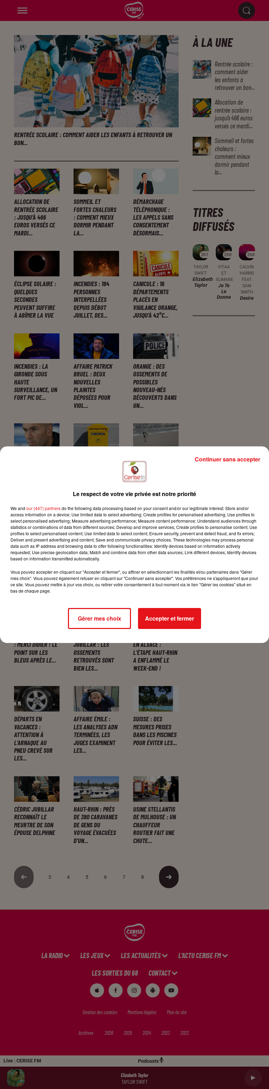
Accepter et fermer (169, 618)
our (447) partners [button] (43, 508)
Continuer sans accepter (227, 459)
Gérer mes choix (99, 618)
